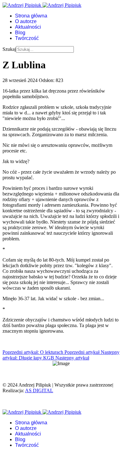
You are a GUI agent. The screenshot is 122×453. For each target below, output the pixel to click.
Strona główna (31, 15)
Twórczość (27, 38)
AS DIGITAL (39, 390)
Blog (20, 32)
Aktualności (28, 27)
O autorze (26, 21)
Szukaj (9, 49)
